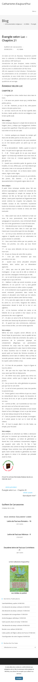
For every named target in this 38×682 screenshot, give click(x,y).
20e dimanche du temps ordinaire (12, 611)
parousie (4, 479)
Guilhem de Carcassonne (13, 47)
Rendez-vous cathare (8, 629)
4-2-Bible (20, 49)
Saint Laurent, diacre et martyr (11, 622)
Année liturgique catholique (10, 618)
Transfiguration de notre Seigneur (12, 636)
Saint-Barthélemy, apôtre (9, 603)
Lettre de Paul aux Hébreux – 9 (19, 534)
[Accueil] (2, 24)
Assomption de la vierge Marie (11, 614)
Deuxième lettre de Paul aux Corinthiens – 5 (19, 548)
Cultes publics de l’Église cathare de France (15, 633)
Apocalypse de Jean (15, 477)
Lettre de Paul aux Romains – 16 (19, 521)
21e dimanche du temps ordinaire (12, 607)
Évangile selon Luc (27, 477)
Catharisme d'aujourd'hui (16, 3)
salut (9, 479)
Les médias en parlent (19, 593)
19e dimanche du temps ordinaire (12, 625)
